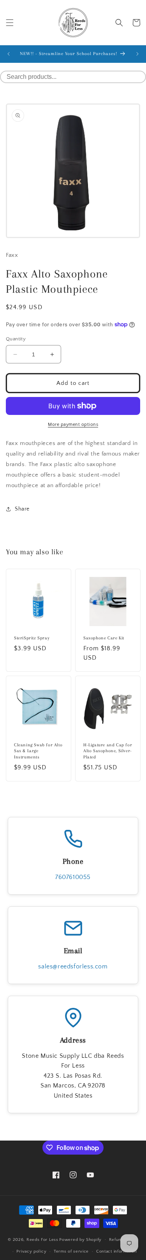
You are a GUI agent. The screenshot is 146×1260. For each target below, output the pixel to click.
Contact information (116, 1251)
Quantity (16, 339)
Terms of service (71, 1251)
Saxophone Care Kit (103, 638)
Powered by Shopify (80, 1239)
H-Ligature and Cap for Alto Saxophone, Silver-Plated (107, 751)
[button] (9, 22)
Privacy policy (31, 1251)
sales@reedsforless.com (72, 966)
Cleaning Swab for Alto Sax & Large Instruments (38, 751)
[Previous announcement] (8, 53)
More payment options (73, 424)
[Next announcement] (137, 53)
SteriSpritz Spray (31, 638)
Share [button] (22, 509)
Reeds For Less (42, 1239)
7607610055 (73, 877)
